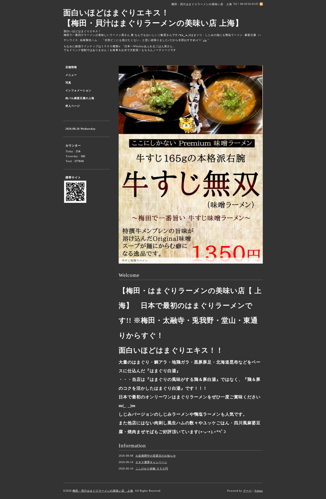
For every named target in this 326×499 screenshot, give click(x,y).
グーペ (247, 490)
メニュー (71, 74)
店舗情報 (71, 67)
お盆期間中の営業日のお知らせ (156, 455)
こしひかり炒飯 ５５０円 (152, 468)
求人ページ (72, 106)
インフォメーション (78, 90)
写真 (68, 82)
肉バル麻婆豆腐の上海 (79, 98)
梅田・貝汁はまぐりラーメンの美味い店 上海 (103, 490)
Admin (258, 490)
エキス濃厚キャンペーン (151, 462)
